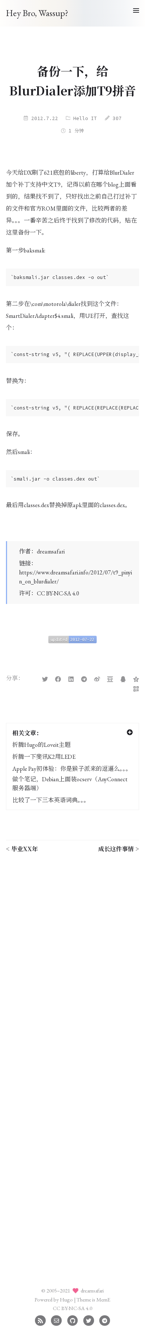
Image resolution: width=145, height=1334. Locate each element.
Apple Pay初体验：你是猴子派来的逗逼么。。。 (72, 769)
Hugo (66, 1299)
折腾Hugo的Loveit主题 (41, 745)
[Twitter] (88, 1319)
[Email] (56, 1319)
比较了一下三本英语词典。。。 (51, 800)
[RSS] (40, 1319)
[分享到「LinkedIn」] (71, 678)
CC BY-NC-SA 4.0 (58, 593)
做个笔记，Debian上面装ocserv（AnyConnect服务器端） (70, 783)
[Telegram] (104, 1319)
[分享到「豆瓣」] (110, 678)
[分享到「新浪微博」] (97, 678)
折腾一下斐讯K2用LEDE (43, 757)
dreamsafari (51, 551)
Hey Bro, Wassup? (37, 13)
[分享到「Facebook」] (58, 678)
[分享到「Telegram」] (84, 678)
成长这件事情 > (118, 848)
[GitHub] (72, 1319)
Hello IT (85, 118)
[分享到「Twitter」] (45, 678)
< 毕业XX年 (22, 848)
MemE (103, 1299)
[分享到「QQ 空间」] (136, 678)
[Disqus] (72, 953)
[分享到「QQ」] (123, 678)
